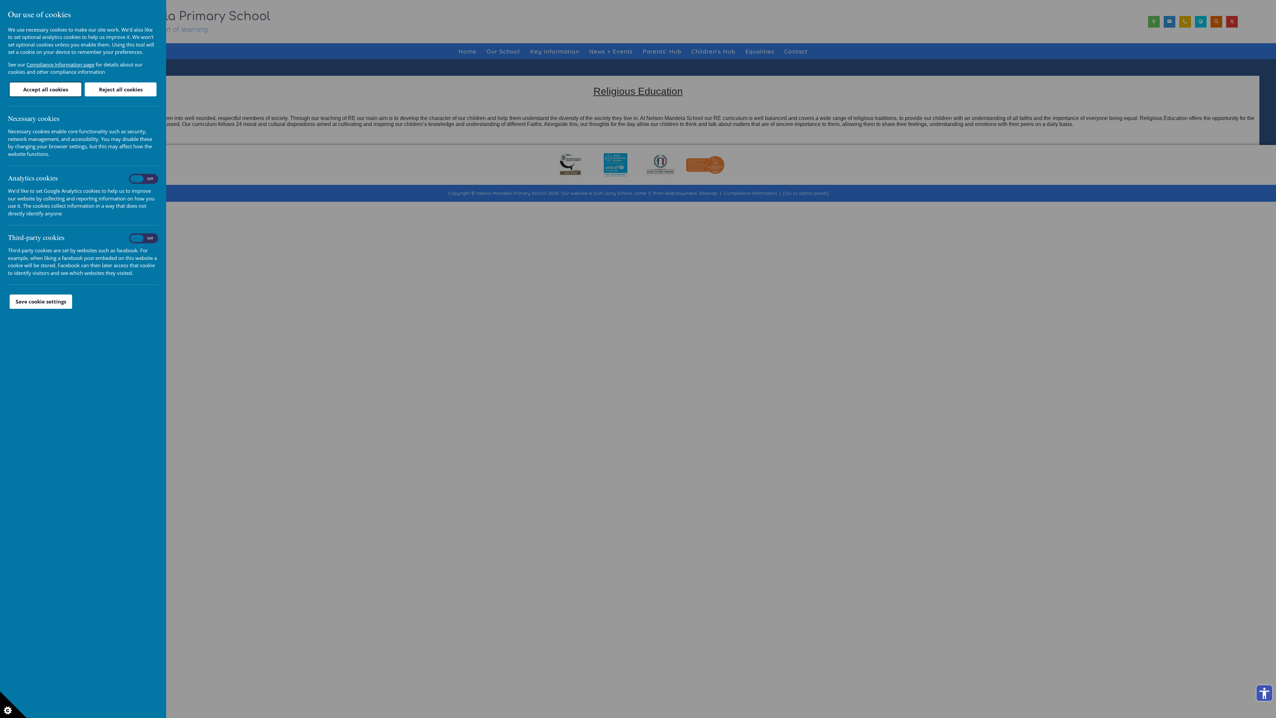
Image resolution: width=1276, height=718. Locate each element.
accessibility (1264, 693)
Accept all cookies (45, 89)
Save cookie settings (41, 301)
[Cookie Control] (13, 704)
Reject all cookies (121, 89)
